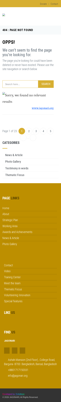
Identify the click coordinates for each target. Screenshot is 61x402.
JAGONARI (14, 397)
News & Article (14, 155)
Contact (54, 3)
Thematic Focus (14, 175)
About (5, 214)
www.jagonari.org (43, 108)
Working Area (9, 226)
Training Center (12, 277)
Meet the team (12, 283)
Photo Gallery (13, 161)
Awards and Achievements (17, 232)
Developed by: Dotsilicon (13, 394)
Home (5, 208)
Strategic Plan (10, 220)
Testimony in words (16, 168)
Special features (13, 301)
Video (7, 271)
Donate (43, 3)
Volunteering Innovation (17, 295)
